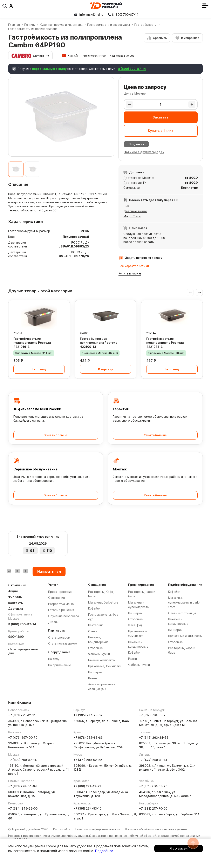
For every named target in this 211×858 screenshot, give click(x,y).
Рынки (92, 678)
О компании (17, 585)
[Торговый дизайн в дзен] (25, 571)
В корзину (39, 369)
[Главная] (106, 5)
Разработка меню (61, 604)
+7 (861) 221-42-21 (21, 715)
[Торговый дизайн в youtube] (17, 571)
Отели (92, 631)
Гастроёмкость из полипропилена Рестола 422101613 (32, 342)
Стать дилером (59, 637)
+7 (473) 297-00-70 (22, 737)
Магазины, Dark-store (103, 602)
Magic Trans (132, 216)
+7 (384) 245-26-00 (23, 808)
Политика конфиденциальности (97, 829)
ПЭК (126, 205)
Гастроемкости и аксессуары (108, 24)
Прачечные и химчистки (185, 636)
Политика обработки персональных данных (156, 829)
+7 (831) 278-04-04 (22, 786)
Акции (13, 591)
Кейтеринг (95, 625)
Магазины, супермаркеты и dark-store (184, 602)
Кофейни (94, 608)
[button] (199, 292)
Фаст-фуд (135, 625)
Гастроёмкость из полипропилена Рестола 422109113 (98, 342)
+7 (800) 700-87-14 (22, 760)
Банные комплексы (101, 660)
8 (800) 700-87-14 (132, 68)
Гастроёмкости (145, 24)
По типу (29, 24)
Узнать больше (55, 435)
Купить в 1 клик (160, 131)
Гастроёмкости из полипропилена (32, 28)
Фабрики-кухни (99, 654)
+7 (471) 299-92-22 (88, 760)
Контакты (15, 603)
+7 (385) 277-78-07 (88, 715)
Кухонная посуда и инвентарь (61, 24)
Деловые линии (135, 211)
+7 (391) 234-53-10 (87, 808)
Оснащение (56, 597)
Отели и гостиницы (182, 613)
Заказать (161, 117)
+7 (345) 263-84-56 (153, 737)
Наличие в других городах (144, 152)
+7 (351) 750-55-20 (153, 786)
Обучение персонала (63, 616)
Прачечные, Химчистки (104, 666)
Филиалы (15, 597)
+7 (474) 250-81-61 (153, 760)
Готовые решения (61, 610)
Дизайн (53, 622)
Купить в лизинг (129, 273)
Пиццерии (95, 672)
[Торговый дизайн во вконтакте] (9, 571)
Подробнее (104, 851)
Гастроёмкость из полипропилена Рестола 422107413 (165, 342)
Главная (14, 24)
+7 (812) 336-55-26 (153, 715)
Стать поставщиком (62, 643)
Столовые (95, 648)
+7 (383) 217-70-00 (153, 808)
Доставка (15, 608)
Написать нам (49, 571)
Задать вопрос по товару (143, 257)
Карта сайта (61, 829)
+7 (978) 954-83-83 (88, 737)
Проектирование (60, 591)
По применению (59, 665)
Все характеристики (133, 266)
